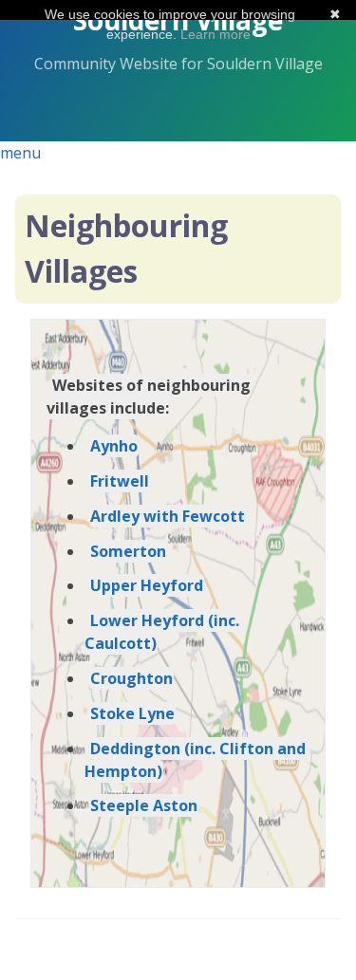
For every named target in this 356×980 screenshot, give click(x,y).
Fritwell (119, 481)
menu (20, 152)
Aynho (114, 445)
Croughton (131, 678)
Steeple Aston (143, 805)
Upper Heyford (146, 585)
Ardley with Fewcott (167, 516)
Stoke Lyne (132, 713)
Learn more (215, 34)
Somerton (128, 551)
